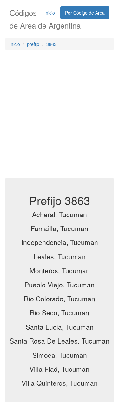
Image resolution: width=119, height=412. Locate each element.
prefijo (33, 44)
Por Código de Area (85, 13)
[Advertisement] (59, 115)
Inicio (49, 13)
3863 (51, 44)
